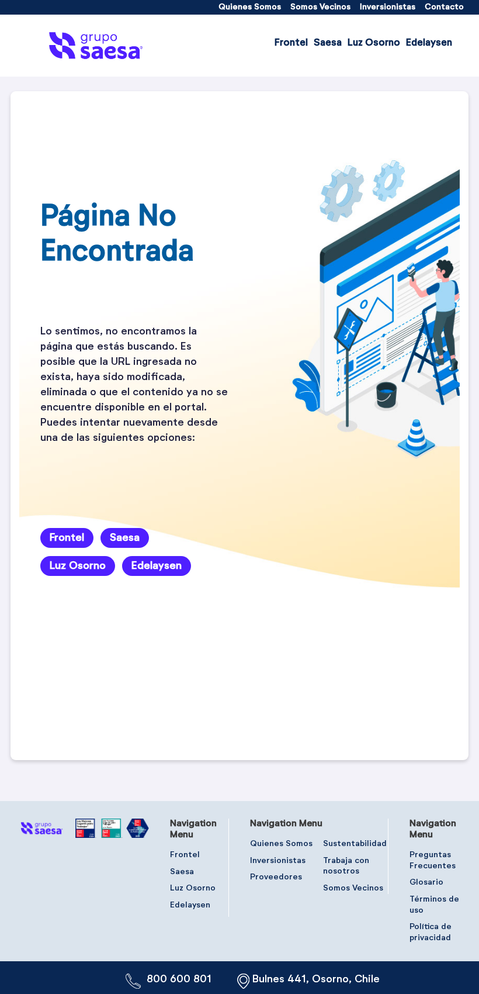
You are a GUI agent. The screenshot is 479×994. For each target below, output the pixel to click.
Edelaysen (156, 566)
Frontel (67, 538)
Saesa (125, 538)
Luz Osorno (78, 566)
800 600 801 (179, 979)
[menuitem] (250, 7)
